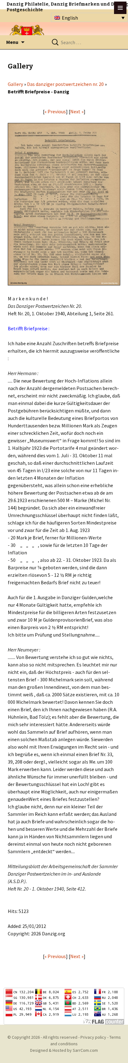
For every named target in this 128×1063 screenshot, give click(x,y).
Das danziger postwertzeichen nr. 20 (65, 84)
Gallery (15, 84)
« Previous (55, 111)
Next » (77, 111)
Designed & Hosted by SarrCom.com (64, 1050)
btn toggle (120, 8)
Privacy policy (93, 1037)
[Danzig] (27, 34)
